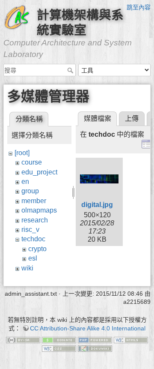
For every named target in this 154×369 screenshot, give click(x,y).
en (25, 181)
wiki (27, 268)
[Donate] (59, 339)
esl (32, 258)
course (31, 162)
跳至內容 (139, 7)
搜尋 (71, 70)
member (33, 200)
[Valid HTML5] (131, 339)
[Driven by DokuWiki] (95, 348)
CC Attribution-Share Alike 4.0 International (87, 328)
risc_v (30, 229)
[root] (22, 152)
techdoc (33, 239)
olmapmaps (39, 210)
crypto (37, 248)
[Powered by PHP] (95, 339)
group (30, 191)
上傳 (132, 118)
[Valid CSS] (59, 348)
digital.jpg (97, 204)
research (34, 220)
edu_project (39, 172)
